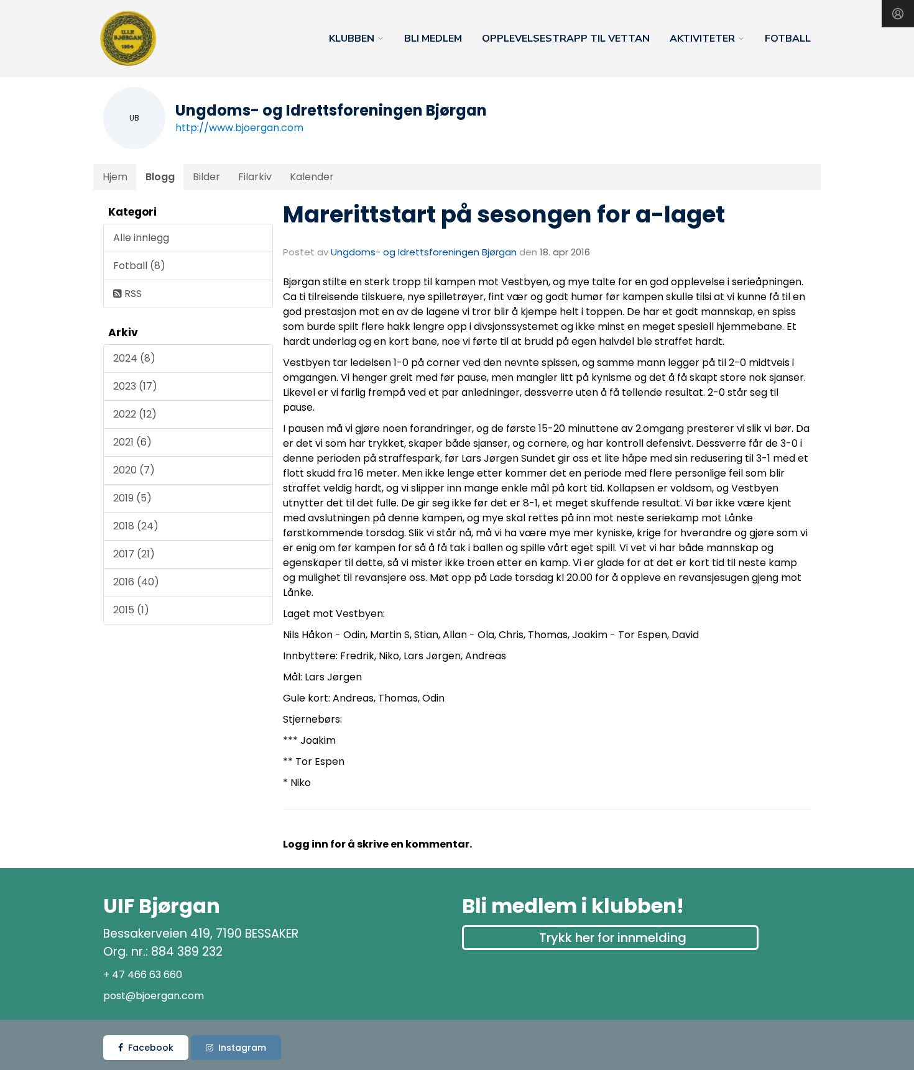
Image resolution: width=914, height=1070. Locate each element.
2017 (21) (134, 554)
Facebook (150, 1047)
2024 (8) (134, 358)
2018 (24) (136, 526)
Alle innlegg (141, 238)
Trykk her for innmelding (612, 937)
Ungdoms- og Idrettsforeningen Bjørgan (424, 251)
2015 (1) (131, 610)
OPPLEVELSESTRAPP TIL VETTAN (566, 38)
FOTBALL (788, 38)
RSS (132, 293)
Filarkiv (255, 177)
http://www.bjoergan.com (239, 128)
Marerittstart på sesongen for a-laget (504, 214)
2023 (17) (135, 386)
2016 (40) (136, 582)
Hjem (115, 177)
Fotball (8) (139, 265)
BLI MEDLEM (433, 38)
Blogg (160, 177)
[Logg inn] (898, 13)
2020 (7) (134, 470)
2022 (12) (135, 414)
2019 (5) (132, 498)
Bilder (206, 177)
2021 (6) (132, 442)
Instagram (242, 1047)
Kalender (312, 177)
